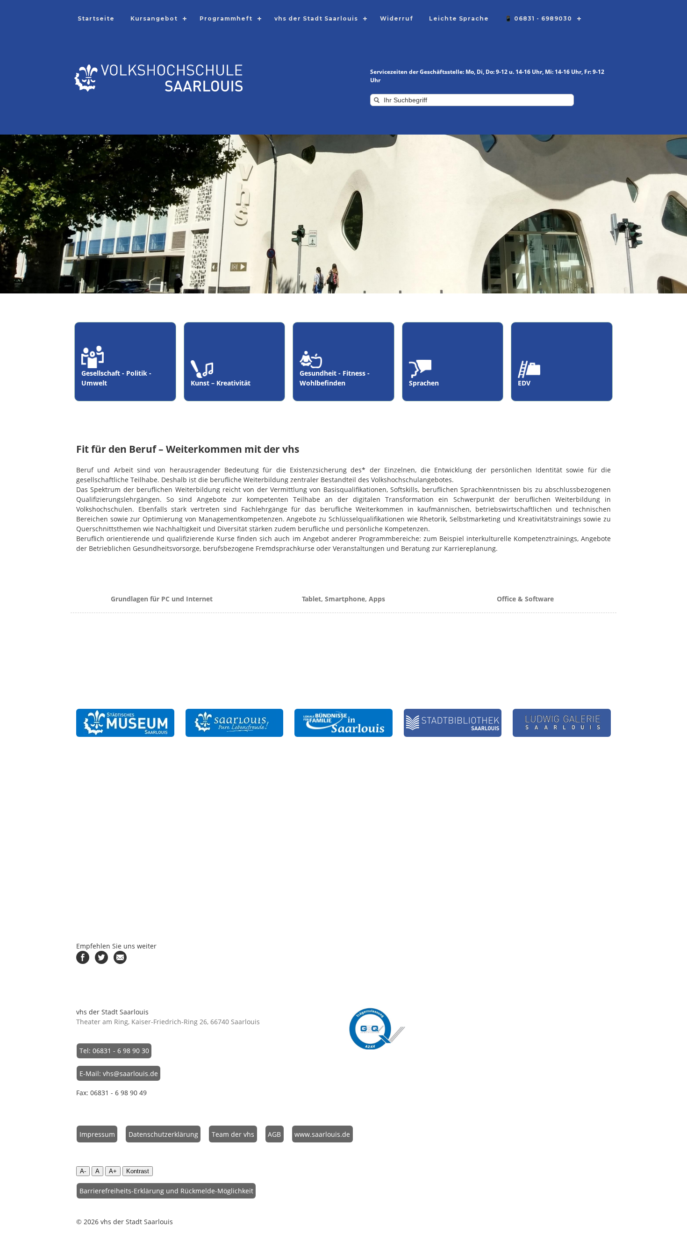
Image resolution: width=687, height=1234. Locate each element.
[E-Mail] (120, 961)
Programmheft (226, 18)
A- (83, 1171)
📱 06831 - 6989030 (538, 18)
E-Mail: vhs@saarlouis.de (118, 1073)
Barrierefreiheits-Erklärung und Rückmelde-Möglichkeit (166, 1190)
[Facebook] (82, 961)
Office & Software (525, 598)
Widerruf (396, 18)
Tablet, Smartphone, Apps (343, 598)
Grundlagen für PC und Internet (162, 598)
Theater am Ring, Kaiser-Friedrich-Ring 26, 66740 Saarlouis (168, 1021)
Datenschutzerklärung (163, 1134)
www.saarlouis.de (322, 1134)
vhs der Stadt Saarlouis (316, 18)
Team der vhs (233, 1134)
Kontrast (137, 1171)
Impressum (97, 1134)
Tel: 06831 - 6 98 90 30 (114, 1050)
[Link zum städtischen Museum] (125, 723)
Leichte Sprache (459, 18)
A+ (113, 1171)
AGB (274, 1134)
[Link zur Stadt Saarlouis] (235, 723)
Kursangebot (154, 18)
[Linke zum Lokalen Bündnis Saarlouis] (343, 723)
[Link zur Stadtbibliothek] (453, 723)
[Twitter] (101, 961)
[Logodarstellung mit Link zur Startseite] (158, 89)
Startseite (96, 18)
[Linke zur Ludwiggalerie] (562, 723)
